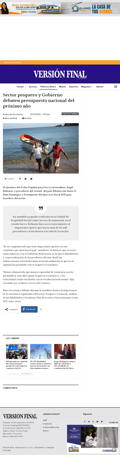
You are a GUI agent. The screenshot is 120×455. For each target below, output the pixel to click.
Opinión (99, 86)
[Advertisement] (60, 38)
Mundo (62, 86)
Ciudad (20, 86)
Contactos (47, 424)
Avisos (46, 431)
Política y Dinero (48, 86)
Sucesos (33, 86)
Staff (45, 420)
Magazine (86, 86)
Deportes (73, 86)
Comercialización (51, 427)
